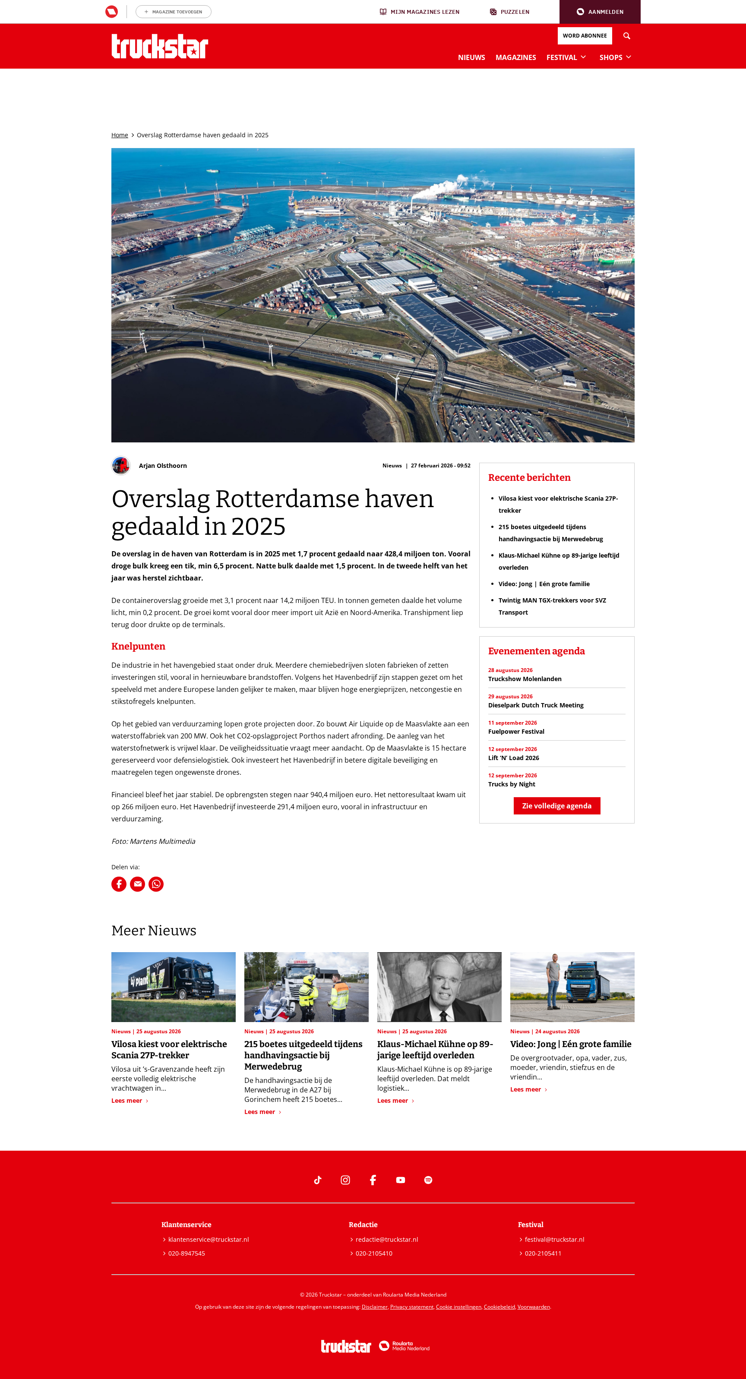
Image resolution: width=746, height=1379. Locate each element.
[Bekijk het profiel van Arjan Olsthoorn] (149, 465)
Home (119, 135)
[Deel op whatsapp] (156, 884)
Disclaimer (375, 1306)
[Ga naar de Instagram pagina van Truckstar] (345, 1180)
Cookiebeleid (499, 1306)
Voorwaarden (534, 1306)
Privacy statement (411, 1306)
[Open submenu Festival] (583, 56)
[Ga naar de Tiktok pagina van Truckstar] (317, 1180)
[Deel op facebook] (118, 884)
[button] (600, 12)
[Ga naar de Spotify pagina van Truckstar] (428, 1180)
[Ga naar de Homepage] (160, 46)
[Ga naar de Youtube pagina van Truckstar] (400, 1180)
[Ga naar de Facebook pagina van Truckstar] (373, 1180)
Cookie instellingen (458, 1306)
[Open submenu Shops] (629, 56)
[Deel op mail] (137, 884)
